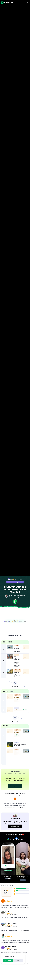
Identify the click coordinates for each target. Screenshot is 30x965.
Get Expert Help (15, 826)
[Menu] (27, 2)
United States (8, 960)
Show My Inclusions (15, 786)
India (18, 960)
